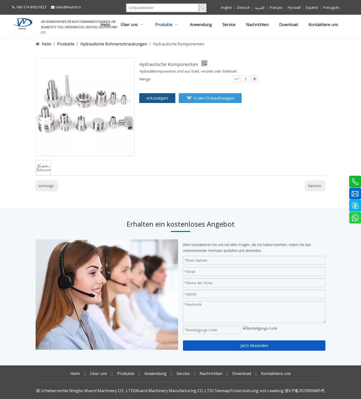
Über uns (98, 373)
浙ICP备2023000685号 (305, 390)
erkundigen (157, 98)
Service (183, 373)
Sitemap (222, 390)
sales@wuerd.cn (68, 7)
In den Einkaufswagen (214, 98)
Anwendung (155, 373)
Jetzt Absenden (254, 345)
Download (241, 373)
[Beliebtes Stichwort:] (202, 7)
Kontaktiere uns (276, 373)
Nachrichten (211, 373)
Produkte (125, 373)
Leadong (275, 390)
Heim (75, 373)
